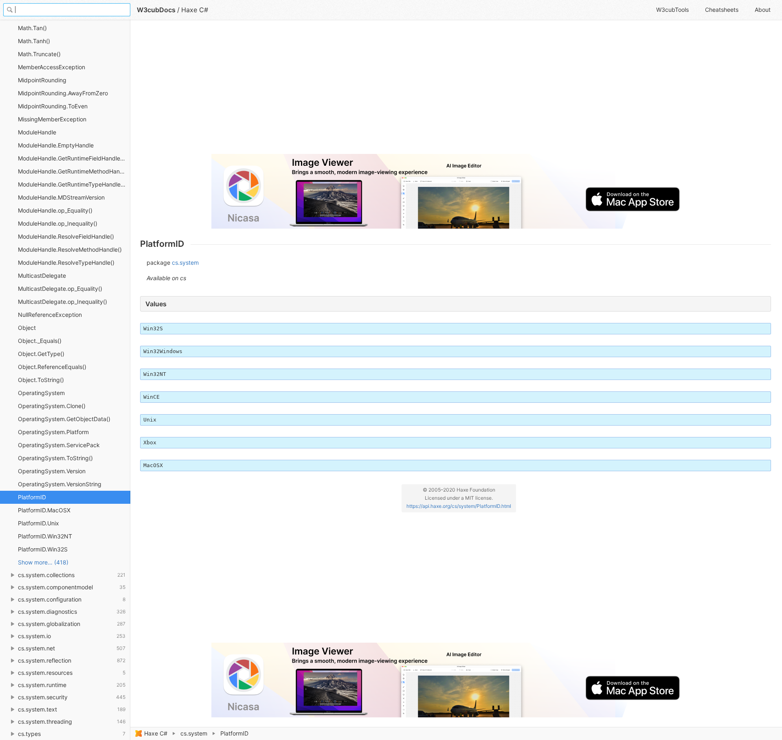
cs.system (193, 733)
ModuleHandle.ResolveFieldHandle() (66, 236)
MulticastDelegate (42, 275)
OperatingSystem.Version (52, 471)
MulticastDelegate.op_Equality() (60, 288)
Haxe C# (155, 733)
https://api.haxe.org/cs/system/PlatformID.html (458, 506)
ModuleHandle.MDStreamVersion (61, 197)
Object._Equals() (40, 340)
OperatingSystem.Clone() (52, 405)
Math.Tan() (32, 27)
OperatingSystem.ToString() (55, 458)
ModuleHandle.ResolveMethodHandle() (70, 249)
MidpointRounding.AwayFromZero (63, 93)
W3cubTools (672, 9)
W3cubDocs (156, 10)
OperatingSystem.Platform (53, 431)
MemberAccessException (51, 67)
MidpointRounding (42, 80)
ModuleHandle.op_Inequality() (57, 223)
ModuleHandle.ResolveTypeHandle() (66, 262)
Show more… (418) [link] (43, 562)
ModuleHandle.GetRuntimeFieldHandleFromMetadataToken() (74, 158)
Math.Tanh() (34, 40)
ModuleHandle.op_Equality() (55, 210)
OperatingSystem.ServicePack (59, 444)
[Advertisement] (384, 90)
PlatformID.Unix (38, 523)
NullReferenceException (50, 314)
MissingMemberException (52, 119)
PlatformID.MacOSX (44, 510)
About (763, 9)
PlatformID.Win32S (43, 549)
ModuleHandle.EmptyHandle (56, 145)
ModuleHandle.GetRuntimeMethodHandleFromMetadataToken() (74, 171)
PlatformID (32, 497)
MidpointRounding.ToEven (53, 106)
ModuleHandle (37, 132)
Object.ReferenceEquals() (52, 366)
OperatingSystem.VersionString (59, 484)
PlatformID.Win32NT (45, 536)
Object (27, 327)
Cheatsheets (721, 9)
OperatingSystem (41, 392)
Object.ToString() (41, 379)
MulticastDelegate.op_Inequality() (62, 301)
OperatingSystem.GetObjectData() (64, 418)
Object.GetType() (41, 353)
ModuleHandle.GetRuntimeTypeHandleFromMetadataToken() (74, 184)
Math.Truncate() (39, 54)
